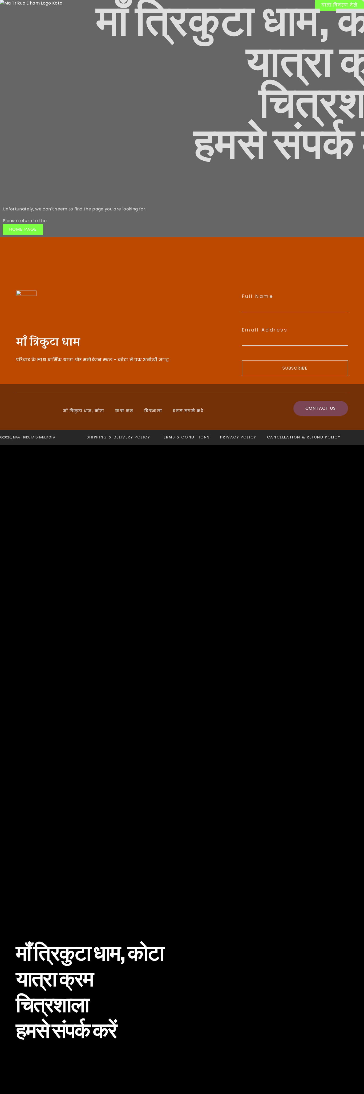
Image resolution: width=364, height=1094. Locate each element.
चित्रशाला (153, 410)
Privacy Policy (238, 437)
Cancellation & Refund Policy (304, 437)
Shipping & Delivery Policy (118, 437)
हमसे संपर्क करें (188, 410)
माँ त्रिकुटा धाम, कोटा (83, 410)
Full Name (257, 296)
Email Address (265, 330)
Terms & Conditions (185, 437)
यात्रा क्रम (124, 410)
